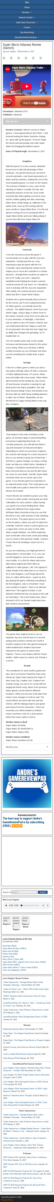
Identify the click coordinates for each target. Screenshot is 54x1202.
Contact (27, 27)
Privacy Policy (7, 1200)
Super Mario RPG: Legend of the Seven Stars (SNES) (24, 962)
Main (27, 2)
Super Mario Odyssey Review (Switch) (22, 46)
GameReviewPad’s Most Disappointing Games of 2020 (25, 1017)
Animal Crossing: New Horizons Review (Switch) (22, 1047)
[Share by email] (43, 60)
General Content (26, 17)
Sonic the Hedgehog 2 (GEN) (14, 970)
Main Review (12, 121)
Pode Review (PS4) (11, 1058)
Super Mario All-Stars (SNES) (14, 948)
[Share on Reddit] (21, 60)
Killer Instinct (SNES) (11, 965)
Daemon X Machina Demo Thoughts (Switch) (21, 1095)
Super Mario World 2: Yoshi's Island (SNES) (20, 967)
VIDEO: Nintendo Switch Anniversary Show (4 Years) (24, 996)
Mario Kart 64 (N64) (10, 951)
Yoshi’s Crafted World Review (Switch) (18, 1054)
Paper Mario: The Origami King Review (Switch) (22, 1033)
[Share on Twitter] (13, 60)
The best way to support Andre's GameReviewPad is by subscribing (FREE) (23, 822)
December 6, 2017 (27, 51)
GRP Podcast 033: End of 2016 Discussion (20, 1164)
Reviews (25, 12)
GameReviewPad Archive (26, 37)
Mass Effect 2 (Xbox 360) (13, 959)
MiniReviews (12, 747)
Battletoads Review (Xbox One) (15, 1029)
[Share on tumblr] (35, 60)
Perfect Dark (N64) (10, 954)
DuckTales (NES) (9, 946)
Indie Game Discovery (25, 22)
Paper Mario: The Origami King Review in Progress (23, 1040)
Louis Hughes (10, 51)
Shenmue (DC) (8, 957)
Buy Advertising (27, 32)
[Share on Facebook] (6, 60)
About (27, 7)
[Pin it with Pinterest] (28, 60)
